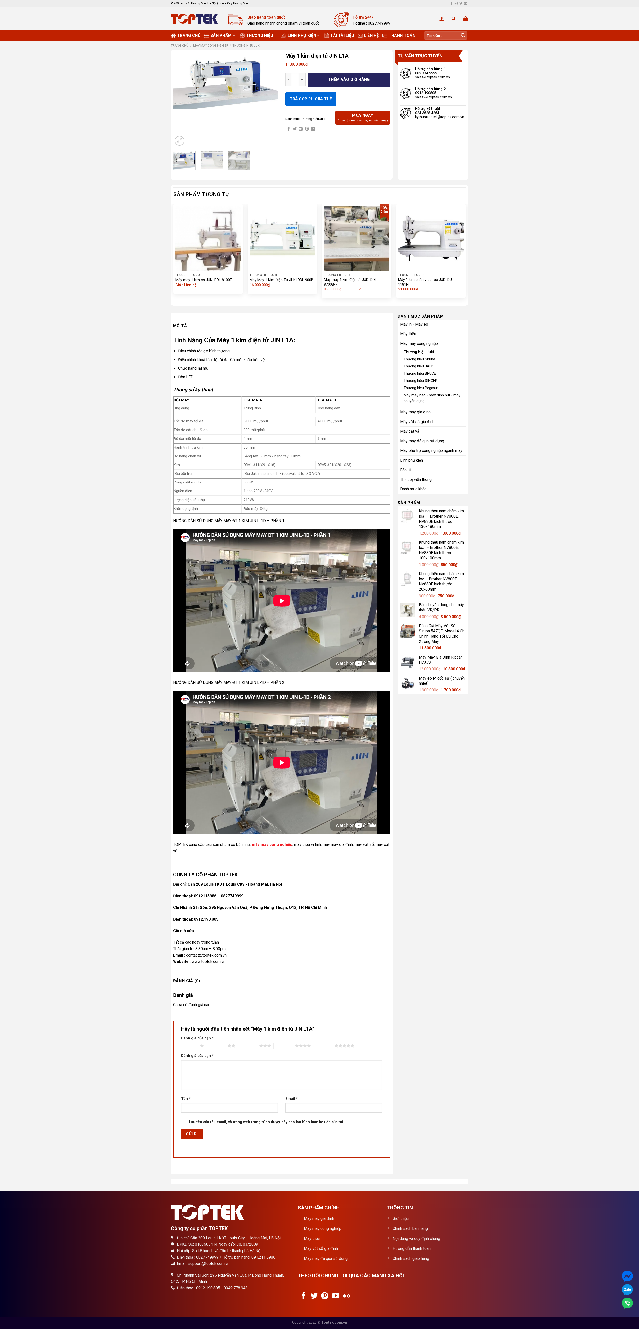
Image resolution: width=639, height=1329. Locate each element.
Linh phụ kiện (302, 35)
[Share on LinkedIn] (313, 129)
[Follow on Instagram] (456, 3)
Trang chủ (189, 35)
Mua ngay (363, 117)
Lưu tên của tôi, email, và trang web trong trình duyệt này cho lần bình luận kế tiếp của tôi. (266, 1122)
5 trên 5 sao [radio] (323, 1046)
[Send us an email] (465, 3)
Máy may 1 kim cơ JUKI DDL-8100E (203, 280)
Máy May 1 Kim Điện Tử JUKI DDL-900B (281, 280)
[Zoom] (179, 141)
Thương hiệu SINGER (420, 381)
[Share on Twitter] (295, 129)
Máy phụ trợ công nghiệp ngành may (431, 450)
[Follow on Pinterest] (324, 1296)
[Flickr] (346, 1296)
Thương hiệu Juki (246, 45)
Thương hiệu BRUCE (420, 373)
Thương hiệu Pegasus (421, 388)
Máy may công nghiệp (210, 45)
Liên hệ (371, 35)
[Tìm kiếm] (453, 18)
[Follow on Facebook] (451, 3)
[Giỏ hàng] (465, 18)
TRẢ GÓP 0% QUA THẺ (311, 99)
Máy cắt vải (410, 431)
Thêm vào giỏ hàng (349, 79)
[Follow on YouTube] (335, 1296)
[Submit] (463, 35)
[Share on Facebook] (289, 129)
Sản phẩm (221, 35)
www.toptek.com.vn (208, 961)
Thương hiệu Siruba (419, 359)
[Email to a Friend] (301, 129)
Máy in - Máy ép (414, 324)
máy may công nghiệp (272, 844)
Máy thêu (408, 333)
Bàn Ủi (405, 470)
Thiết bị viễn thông (416, 479)
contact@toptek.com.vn (206, 955)
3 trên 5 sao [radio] (248, 1046)
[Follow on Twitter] (460, 3)
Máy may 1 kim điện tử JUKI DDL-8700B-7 (351, 282)
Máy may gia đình (415, 412)
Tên (186, 1099)
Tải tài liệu (342, 35)
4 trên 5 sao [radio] (284, 1046)
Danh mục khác (413, 489)
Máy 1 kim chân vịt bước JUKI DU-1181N (425, 282)
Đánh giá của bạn (197, 1038)
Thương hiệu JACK (419, 366)
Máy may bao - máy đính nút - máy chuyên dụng (432, 398)
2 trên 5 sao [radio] (216, 1046)
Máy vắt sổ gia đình (417, 421)
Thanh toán (402, 35)
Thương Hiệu (259, 35)
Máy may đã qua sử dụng (422, 441)
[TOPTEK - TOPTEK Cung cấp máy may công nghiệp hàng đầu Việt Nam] (196, 18)
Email (291, 1099)
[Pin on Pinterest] (307, 129)
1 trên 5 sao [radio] (189, 1046)
